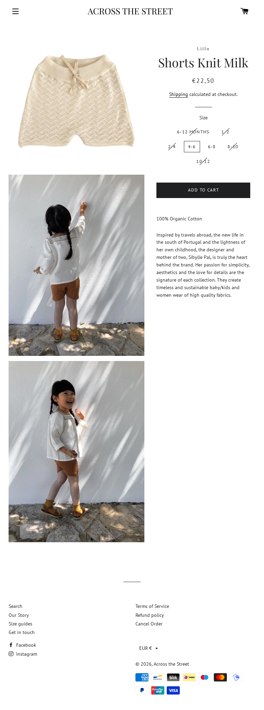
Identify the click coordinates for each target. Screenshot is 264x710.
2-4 (172, 147)
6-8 (212, 147)
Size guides (20, 624)
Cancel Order (149, 624)
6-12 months (193, 132)
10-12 (203, 161)
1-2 (225, 132)
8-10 (233, 147)
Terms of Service (152, 606)
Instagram (26, 654)
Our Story (19, 615)
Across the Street (171, 664)
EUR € (145, 648)
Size (203, 117)
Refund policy (149, 615)
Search (15, 606)
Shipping (178, 94)
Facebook (25, 645)
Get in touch (22, 632)
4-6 (192, 147)
